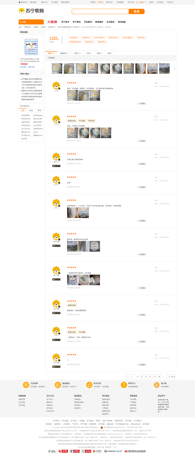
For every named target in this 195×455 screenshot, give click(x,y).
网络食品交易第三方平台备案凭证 (60, 434)
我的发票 (105, 414)
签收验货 (77, 405)
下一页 (171, 377)
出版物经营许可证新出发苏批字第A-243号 (95, 431)
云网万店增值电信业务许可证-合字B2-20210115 (60, 431)
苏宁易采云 (138, 421)
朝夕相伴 (146, 424)
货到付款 (49, 408)
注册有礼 (100, 2)
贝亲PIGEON (38, 129)
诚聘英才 (58, 424)
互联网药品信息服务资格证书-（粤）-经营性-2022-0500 (131, 431)
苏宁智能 (128, 421)
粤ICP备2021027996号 (134, 427)
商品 (31, 110)
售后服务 (106, 396)
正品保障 (34, 383)
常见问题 (22, 405)
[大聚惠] (52, 21)
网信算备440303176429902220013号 (126, 441)
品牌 (23, 110)
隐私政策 (110, 424)
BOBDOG (51, 27)
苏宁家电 (77, 22)
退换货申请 (106, 411)
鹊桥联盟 (93, 424)
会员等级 (22, 402)
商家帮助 (133, 405)
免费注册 (22, 399)
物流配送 (78, 396)
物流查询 (77, 408)
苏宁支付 (49, 399)
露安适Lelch (25, 132)
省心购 (163, 383)
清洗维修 (122, 22)
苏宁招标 (101, 424)
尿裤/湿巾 (27, 27)
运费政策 (77, 399)
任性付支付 (50, 411)
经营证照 (78, 434)
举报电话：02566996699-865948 (136, 434)
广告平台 (75, 424)
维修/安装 (105, 405)
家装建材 (99, 22)
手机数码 (88, 22)
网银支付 (49, 402)
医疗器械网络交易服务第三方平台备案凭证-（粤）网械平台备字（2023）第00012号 (68, 437)
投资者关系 (119, 421)
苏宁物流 (90, 421)
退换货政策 (106, 399)
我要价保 (105, 402)
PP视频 (81, 421)
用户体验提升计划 (122, 424)
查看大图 (31, 67)
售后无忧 (97, 383)
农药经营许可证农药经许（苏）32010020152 (140, 437)
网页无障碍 (65, 2)
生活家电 (110, 22)
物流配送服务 (79, 402)
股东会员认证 (135, 424)
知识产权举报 (107, 421)
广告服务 (133, 402)
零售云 (98, 421)
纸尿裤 (36, 27)
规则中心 (133, 411)
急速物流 (66, 383)
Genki (35, 132)
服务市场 (133, 408)
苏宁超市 (65, 22)
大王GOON (37, 125)
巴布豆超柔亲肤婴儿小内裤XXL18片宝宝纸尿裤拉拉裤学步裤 (29, 61)
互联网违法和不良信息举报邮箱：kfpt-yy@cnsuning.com (103, 434)
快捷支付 (49, 405)
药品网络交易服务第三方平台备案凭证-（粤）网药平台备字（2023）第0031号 (84, 441)
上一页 (130, 377)
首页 (20, 27)
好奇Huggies (38, 115)
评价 (39, 110)
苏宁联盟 (84, 424)
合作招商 (133, 399)
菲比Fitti (24, 139)
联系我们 (49, 424)
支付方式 (50, 396)
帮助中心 (132, 383)
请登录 (93, 2)
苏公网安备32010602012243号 (114, 427)
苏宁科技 (56, 421)
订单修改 (105, 408)
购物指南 (22, 396)
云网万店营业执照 (116, 437)
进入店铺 (23, 67)
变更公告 (103, 437)
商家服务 (133, 396)
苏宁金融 (65, 421)
